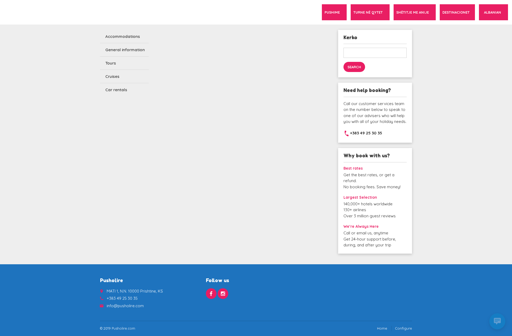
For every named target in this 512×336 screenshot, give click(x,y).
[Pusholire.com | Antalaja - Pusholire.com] (12, 12)
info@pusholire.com (125, 305)
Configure (403, 328)
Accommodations (122, 36)
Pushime (332, 12)
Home (382, 328)
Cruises (112, 76)
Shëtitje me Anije (412, 12)
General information (125, 49)
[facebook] (211, 293)
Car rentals (116, 89)
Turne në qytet (368, 12)
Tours (110, 63)
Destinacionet (456, 12)
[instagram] (223, 293)
